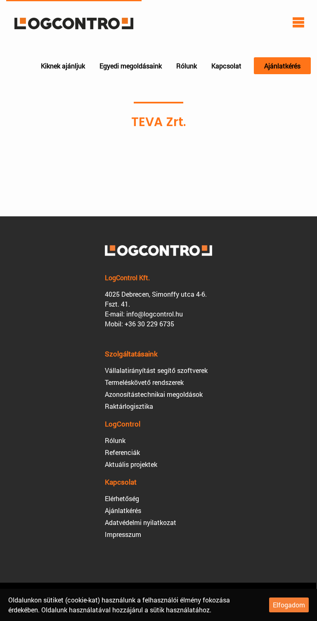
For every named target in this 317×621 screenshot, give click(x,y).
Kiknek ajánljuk (63, 65)
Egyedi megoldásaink (130, 65)
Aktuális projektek (131, 464)
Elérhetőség (122, 498)
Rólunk (186, 65)
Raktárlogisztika (129, 406)
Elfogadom (289, 604)
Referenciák (122, 452)
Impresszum (123, 534)
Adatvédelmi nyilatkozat (140, 522)
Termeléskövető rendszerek (144, 382)
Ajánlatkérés (282, 65)
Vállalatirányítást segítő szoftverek (156, 370)
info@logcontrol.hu (154, 313)
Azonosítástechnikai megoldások (154, 394)
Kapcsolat (226, 65)
